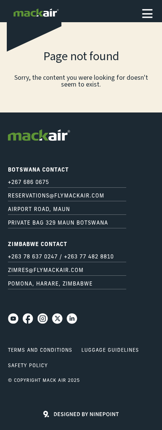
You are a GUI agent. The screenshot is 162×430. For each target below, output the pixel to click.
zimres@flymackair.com (46, 270)
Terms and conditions (40, 350)
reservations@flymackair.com (56, 196)
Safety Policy (28, 365)
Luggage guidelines (110, 350)
